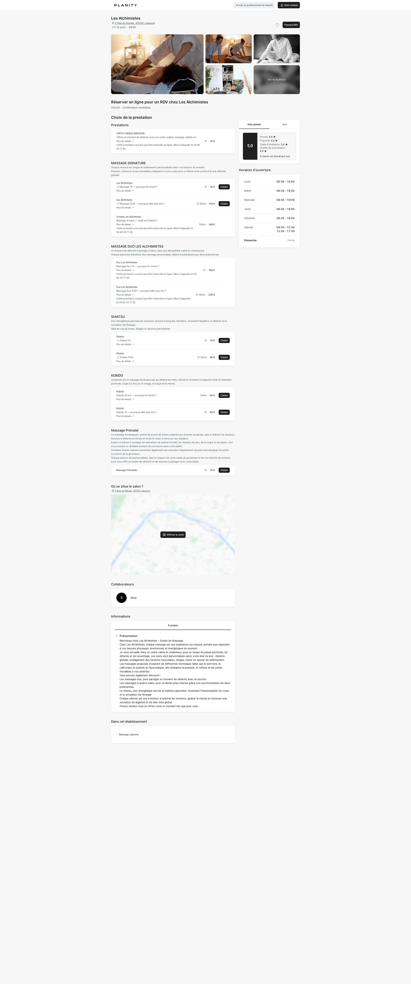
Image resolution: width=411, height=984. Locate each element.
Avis (284, 124)
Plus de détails (123, 141)
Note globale (254, 124)
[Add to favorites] (277, 25)
